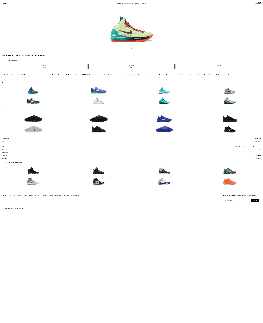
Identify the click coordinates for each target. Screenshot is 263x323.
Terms (25, 195)
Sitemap (76, 195)
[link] (33, 90)
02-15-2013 (258, 138)
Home (119, 3)
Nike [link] (3, 110)
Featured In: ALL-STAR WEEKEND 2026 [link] (12, 163)
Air (260, 152)
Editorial (137, 3)
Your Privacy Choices (41, 195)
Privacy (31, 195)
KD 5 (19, 60)
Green (259, 149)
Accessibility (68, 195)
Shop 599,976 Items (127, 3)
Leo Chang (258, 158)
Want (259, 2)
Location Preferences (55, 195)
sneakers (14, 60)
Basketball (258, 155)
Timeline (143, 3)
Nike (9, 60)
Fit (260, 52)
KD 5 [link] (3, 82)
